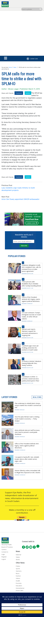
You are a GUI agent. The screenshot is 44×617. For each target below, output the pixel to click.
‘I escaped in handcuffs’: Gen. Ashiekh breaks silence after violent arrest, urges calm (27, 459)
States (18, 557)
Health (18, 581)
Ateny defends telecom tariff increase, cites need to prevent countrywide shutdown (27, 432)
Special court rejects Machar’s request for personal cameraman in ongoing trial (30, 332)
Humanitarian (20, 588)
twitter (28, 93)
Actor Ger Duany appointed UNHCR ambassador (20, 199)
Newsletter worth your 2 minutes (24, 236)
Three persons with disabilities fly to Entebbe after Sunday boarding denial (31, 284)
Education (19, 586)
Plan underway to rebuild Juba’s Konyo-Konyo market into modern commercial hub (28, 405)
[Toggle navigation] (5, 58)
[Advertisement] (22, 34)
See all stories (37, 397)
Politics (18, 566)
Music (17, 573)
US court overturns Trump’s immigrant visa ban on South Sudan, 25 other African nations (31, 316)
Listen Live (31, 223)
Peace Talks (19, 590)
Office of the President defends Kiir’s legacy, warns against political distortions (31, 299)
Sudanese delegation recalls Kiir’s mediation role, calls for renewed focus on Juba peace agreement (31, 268)
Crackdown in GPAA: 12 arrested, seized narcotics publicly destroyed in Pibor (30, 379)
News (15, 67)
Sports (18, 568)
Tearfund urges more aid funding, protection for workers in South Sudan (30, 348)
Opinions (18, 571)
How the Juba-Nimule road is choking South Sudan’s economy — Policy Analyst (27, 419)
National (18, 555)
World (18, 559)
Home (10, 67)
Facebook (19, 93)
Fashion (18, 576)
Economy (18, 583)
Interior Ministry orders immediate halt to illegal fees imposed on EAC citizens (27, 471)
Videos (18, 578)
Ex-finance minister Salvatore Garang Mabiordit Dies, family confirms (31, 363)
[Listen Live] (27, 59)
